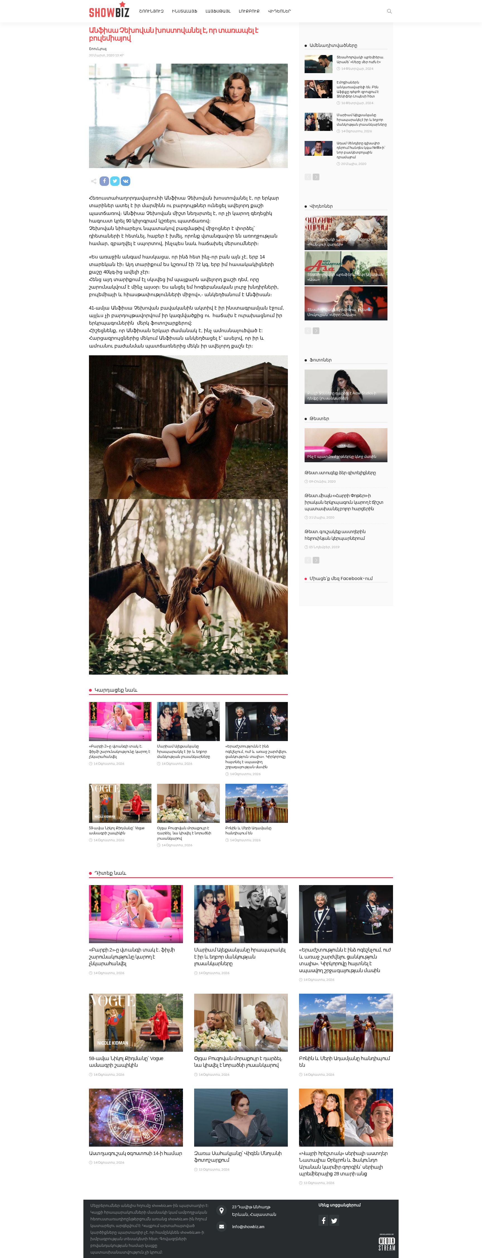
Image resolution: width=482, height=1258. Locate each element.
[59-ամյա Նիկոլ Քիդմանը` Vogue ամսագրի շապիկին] (120, 803)
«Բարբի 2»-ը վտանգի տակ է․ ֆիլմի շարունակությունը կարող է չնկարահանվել (119, 751)
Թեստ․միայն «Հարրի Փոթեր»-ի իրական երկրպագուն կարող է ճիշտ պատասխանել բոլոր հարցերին (344, 502)
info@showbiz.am (248, 1226)
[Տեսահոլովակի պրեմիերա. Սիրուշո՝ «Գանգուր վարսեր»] (346, 233)
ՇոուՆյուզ (98, 49)
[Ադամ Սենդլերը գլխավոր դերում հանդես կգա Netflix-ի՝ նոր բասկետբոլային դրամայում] (318, 148)
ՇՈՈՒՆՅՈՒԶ (151, 11)
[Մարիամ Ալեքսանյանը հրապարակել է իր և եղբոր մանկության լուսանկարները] (188, 721)
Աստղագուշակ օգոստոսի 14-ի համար (135, 1153)
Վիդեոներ (279, 11)
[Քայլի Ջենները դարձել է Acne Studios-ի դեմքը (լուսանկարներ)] (346, 387)
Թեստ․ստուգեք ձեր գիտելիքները (340, 472)
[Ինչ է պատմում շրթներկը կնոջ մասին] (346, 445)
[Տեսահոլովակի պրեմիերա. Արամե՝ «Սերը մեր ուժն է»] (318, 64)
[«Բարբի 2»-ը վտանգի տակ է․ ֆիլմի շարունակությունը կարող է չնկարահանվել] (120, 721)
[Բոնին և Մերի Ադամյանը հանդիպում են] (256, 803)
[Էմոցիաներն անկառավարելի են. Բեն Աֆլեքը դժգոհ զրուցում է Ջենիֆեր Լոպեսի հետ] (318, 89)
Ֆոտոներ (321, 360)
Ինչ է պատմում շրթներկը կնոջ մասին (341, 456)
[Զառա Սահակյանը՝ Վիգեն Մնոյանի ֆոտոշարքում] (241, 1118)
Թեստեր (319, 418)
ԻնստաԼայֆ (184, 11)
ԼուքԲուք (249, 11)
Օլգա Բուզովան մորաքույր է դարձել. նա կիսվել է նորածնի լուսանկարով (184, 833)
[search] (389, 11)
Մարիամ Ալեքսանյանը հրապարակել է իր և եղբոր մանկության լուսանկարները (183, 751)
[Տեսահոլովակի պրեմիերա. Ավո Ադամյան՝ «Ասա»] (346, 268)
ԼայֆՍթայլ (218, 11)
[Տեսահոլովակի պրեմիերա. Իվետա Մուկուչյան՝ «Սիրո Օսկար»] (346, 303)
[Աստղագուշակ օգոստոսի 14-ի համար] (136, 1118)
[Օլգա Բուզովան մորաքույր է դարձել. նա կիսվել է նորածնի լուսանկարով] (188, 803)
